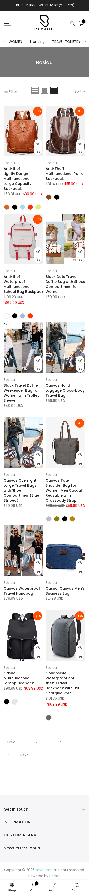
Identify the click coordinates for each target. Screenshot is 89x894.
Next (24, 755)
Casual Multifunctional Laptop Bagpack (19, 678)
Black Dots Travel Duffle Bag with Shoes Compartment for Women (65, 284)
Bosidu (9, 162)
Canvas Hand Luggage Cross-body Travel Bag (65, 390)
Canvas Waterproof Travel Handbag (22, 591)
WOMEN (15, 41)
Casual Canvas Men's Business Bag (65, 591)
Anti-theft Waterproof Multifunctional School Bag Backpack (23, 284)
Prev (11, 742)
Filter (13, 91)
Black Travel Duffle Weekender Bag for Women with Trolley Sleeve (21, 393)
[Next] (85, 42)
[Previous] (4, 42)
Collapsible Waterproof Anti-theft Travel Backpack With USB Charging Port (63, 683)
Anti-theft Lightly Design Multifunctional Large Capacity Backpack (17, 178)
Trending (37, 41)
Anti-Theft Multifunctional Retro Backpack (65, 173)
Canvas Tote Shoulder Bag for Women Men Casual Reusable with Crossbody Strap (64, 490)
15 (8, 755)
